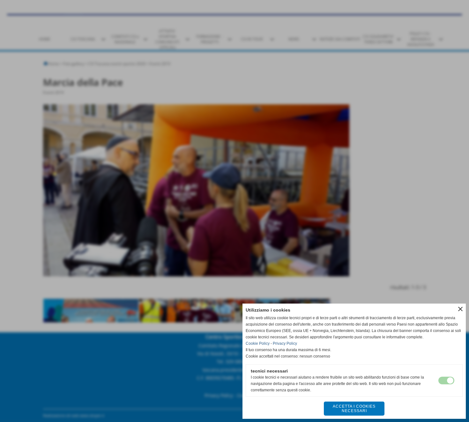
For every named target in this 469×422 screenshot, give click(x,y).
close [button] (460, 309)
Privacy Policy (285, 343)
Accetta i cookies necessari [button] (354, 408)
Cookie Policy (258, 343)
